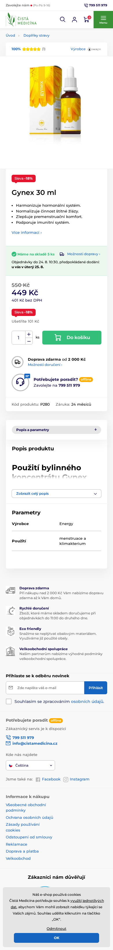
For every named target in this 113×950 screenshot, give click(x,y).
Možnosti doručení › (45, 364)
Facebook (51, 779)
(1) (28, 49)
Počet (18, 338)
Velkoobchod (18, 858)
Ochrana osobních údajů (29, 817)
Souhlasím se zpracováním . (59, 701)
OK (56, 938)
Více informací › (27, 232)
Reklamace (16, 844)
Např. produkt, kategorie (43, 45)
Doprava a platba (22, 851)
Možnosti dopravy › (83, 254)
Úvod (10, 35)
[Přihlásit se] (74, 19)
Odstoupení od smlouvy (29, 837)
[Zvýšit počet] (28, 334)
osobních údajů (87, 701)
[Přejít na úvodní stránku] (21, 19)
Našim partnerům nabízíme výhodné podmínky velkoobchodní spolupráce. (61, 656)
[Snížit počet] (28, 341)
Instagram (80, 779)
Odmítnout (56, 928)
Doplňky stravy (36, 35)
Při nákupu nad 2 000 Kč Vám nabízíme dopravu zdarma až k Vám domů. (61, 595)
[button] (63, 19)
